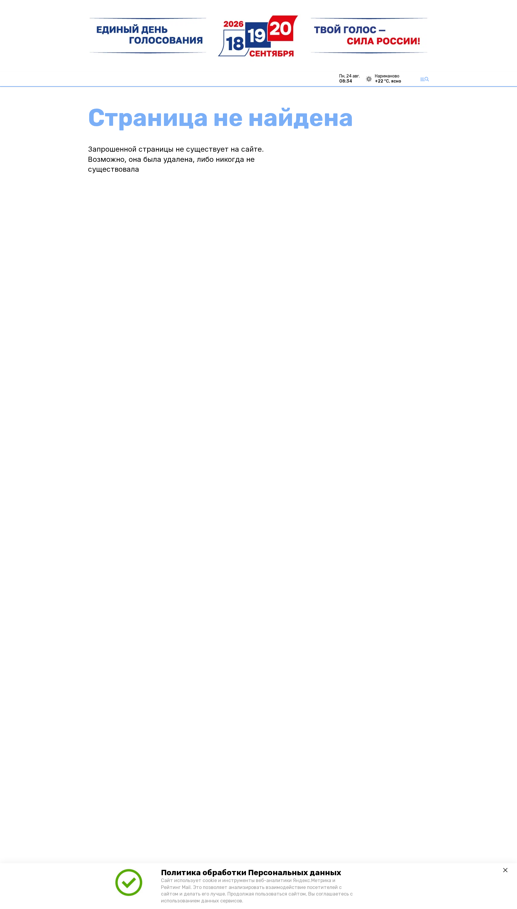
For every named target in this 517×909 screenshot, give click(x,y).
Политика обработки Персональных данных (251, 872)
